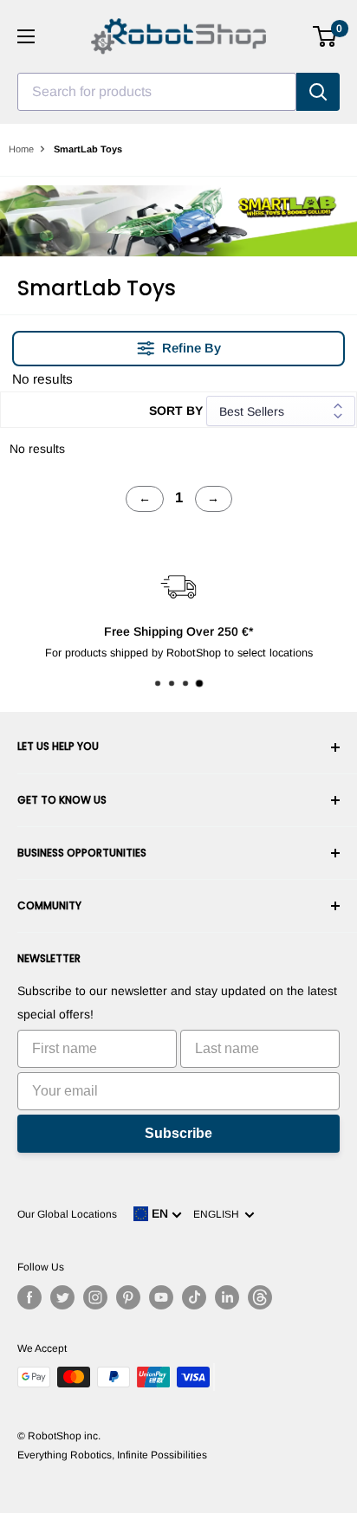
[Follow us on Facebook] (29, 1297)
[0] (325, 36)
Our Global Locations (67, 1214)
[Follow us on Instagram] (95, 1297)
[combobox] (156, 92)
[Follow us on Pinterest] (128, 1297)
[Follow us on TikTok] (194, 1297)
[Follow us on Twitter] (62, 1297)
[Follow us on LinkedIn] (227, 1297)
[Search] (318, 92)
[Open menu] (26, 36)
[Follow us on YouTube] (161, 1297)
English (218, 1214)
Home (21, 149)
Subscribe (178, 1133)
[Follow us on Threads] (260, 1297)
